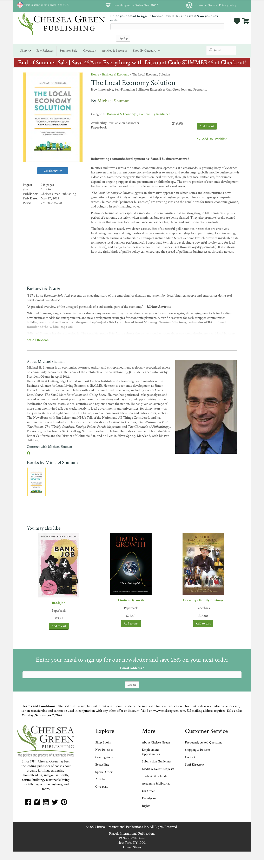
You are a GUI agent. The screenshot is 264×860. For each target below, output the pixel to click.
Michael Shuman (113, 101)
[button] (212, 139)
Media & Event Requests (158, 769)
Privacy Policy (227, 5)
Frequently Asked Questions (203, 742)
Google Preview (53, 171)
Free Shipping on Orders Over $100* (136, 5)
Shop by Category (144, 50)
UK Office (148, 791)
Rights (146, 806)
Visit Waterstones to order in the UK (46, 5)
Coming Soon (104, 757)
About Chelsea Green (156, 742)
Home (95, 74)
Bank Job (58, 603)
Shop (23, 50)
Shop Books (103, 742)
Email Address (132, 668)
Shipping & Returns (197, 750)
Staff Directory (194, 764)
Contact (190, 757)
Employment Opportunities (151, 752)
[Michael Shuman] (206, 406)
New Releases (45, 50)
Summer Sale (68, 50)
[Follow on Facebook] (28, 453)
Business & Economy (115, 74)
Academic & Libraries (156, 783)
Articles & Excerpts (114, 50)
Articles (100, 779)
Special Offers (104, 772)
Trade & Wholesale (154, 776)
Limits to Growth (131, 600)
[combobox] (221, 50)
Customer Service (206, 5)
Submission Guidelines (157, 761)
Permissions (150, 798)
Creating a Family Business (203, 600)
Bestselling (102, 764)
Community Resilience (154, 114)
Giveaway (89, 50)
